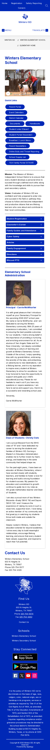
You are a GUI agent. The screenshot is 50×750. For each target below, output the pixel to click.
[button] (14, 94)
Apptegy (30, 747)
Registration (16, 3)
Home (4, 3)
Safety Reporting (34, 3)
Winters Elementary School (24, 636)
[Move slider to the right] (43, 83)
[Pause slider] (8, 93)
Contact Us (24, 622)
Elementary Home (27, 45)
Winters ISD (10, 40)
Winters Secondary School (24, 640)
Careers (21, 8)
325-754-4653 (25, 617)
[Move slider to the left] (7, 83)
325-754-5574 (27, 614)
